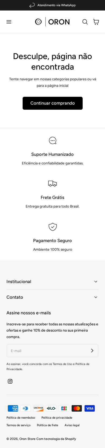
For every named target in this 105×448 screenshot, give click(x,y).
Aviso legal (72, 425)
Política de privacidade (56, 417)
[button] (8, 22)
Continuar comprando (52, 103)
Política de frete (47, 425)
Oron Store (27, 439)
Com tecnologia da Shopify (56, 439)
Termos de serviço (18, 425)
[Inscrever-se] (92, 350)
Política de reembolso (20, 417)
